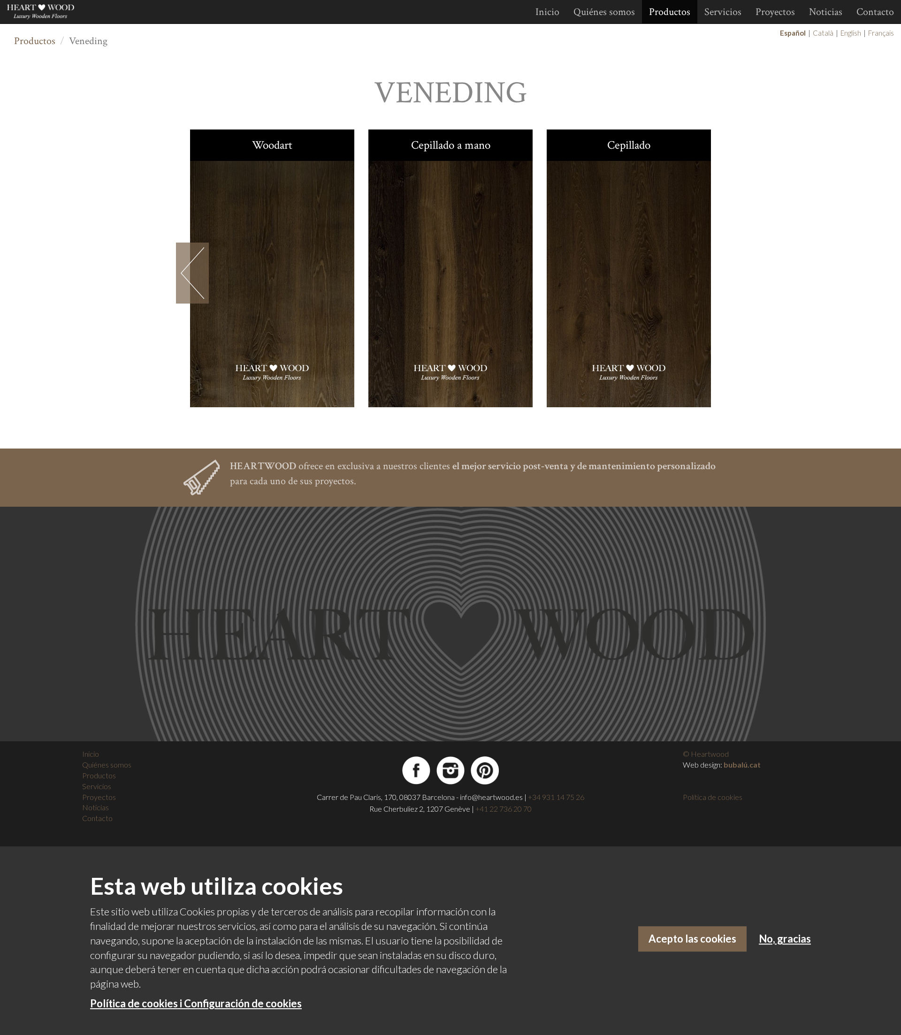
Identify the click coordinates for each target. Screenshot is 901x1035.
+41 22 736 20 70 (503, 808)
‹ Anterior (192, 273)
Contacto (875, 12)
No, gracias (785, 939)
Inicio (547, 12)
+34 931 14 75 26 (556, 796)
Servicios (722, 12)
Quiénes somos (604, 12)
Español (793, 33)
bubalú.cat (742, 764)
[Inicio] (44, 11)
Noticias (825, 12)
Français (881, 33)
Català (823, 33)
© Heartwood (706, 753)
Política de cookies (712, 796)
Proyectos (775, 12)
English (850, 33)
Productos (669, 12)
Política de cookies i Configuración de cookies (196, 1003)
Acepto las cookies (692, 939)
